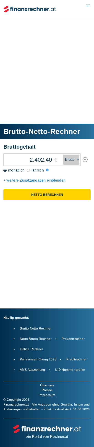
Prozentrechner (73, 339)
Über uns (47, 385)
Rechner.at (59, 437)
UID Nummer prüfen (70, 369)
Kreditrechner (76, 359)
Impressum (47, 395)
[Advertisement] (47, 71)
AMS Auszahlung (32, 369)
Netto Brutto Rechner (36, 339)
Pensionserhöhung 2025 (38, 359)
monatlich (15, 170)
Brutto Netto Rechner (36, 328)
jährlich (37, 170)
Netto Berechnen (47, 194)
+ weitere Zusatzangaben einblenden (34, 180)
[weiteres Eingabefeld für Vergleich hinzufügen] (85, 161)
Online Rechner (31, 349)
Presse (47, 390)
